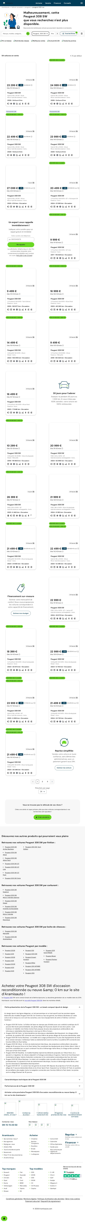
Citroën (6, 1178)
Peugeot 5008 (10, 964)
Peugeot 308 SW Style (13, 878)
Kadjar (52, 1180)
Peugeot (7, 1175)
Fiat (21, 1172)
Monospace (35, 1151)
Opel (5, 1180)
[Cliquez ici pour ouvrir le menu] (81, 3)
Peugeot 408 (9, 967)
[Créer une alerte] (4, 1218)
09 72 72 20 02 (10, 1125)
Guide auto (54, 1147)
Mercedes (23, 1186)
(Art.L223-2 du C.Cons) (24, 255)
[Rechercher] (28, 33)
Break (33, 1149)
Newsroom (7, 1152)
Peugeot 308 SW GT (12, 864)
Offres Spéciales (56, 1144)
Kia (21, 1178)
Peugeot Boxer (51, 956)
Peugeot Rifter (30, 963)
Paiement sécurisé (32, 1201)
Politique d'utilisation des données (50, 1199)
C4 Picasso (35, 1186)
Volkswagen (8, 1186)
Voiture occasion (17, 7)
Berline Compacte (35, 1142)
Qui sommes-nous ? (11, 1139)
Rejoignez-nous (9, 1144)
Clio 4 (52, 1175)
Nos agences (8, 1141)
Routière (34, 1146)
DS (21, 1191)
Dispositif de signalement (51, 1201)
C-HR (52, 1172)
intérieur (65, 1018)
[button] (47, 33)
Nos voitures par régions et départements (56, 1151)
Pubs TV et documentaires (13, 1155)
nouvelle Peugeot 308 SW (33, 1000)
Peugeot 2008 (10, 950)
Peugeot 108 (29, 950)
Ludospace (35, 1154)
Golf (51, 1178)
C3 (32, 1183)
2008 (33, 1175)
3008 (33, 1180)
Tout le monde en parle (12, 1150)
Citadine (34, 1139)
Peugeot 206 (29, 973)
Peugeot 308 (9, 961)
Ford (21, 1180)
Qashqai (53, 1188)
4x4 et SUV (54, 1139)
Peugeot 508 (9, 971)
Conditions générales (14, 1199)
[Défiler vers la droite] (57, 33)
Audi (5, 1188)
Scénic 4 (53, 1186)
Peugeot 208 (9, 954)
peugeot (28, 7)
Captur (33, 1188)
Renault (6, 1172)
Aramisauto (6, 7)
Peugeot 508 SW (31, 954)
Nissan (6, 1191)
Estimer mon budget (21, 613)
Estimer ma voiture (64, 768)
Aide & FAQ (8, 1147)
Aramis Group (9, 1158)
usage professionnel (49, 1037)
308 (32, 1178)
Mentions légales (30, 1199)
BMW (22, 1183)
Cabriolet (53, 1141)
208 (32, 1172)
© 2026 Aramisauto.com (42, 1209)
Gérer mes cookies (72, 1199)
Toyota (22, 1188)
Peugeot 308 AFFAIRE (32, 970)
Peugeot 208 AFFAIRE (32, 966)
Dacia (6, 1183)
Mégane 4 (53, 1183)
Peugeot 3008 (10, 957)
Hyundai (23, 1175)
